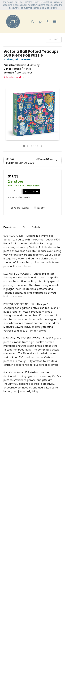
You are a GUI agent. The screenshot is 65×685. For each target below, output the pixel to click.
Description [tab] (10, 227)
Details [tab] (36, 227)
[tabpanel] (32, 317)
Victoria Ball (23, 59)
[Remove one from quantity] (10, 191)
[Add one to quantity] (19, 191)
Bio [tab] (24, 227)
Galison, (9, 59)
